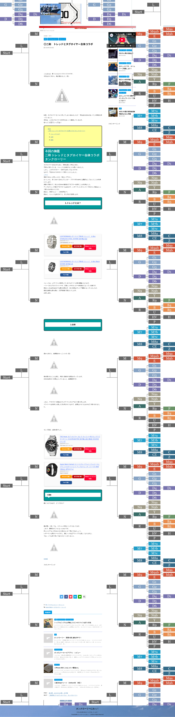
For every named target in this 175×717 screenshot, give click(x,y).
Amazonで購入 (66, 246)
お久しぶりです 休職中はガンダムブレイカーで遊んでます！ (127, 98)
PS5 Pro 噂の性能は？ (126, 53)
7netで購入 (66, 252)
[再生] (111, 46)
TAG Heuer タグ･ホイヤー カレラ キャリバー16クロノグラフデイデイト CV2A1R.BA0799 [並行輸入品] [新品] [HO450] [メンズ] (80, 439)
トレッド (63, 607)
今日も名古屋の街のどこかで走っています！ (87, 712)
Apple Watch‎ (49, 607)
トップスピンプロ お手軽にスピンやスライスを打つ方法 (72, 622)
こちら (46, 174)
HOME (46, 559)
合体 (52, 137)
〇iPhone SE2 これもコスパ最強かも (66, 668)
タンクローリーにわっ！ (87, 708)
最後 (52, 140)
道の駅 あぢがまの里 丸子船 (58, 693)
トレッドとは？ (55, 134)
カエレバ (67, 240)
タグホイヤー (57, 607)
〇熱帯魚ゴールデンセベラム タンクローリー (63, 695)
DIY (46, 604)
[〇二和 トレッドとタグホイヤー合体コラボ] (75, 597)
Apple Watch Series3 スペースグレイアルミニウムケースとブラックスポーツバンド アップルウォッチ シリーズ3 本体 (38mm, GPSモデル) (80, 466)
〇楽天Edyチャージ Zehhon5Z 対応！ (68, 683)
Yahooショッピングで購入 (90, 247)
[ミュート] (130, 46)
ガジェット (61, 604)
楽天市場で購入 (78, 246)
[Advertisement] (57, 60)
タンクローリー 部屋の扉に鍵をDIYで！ (68, 638)
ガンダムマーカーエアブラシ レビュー (67, 653)
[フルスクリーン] (133, 46)
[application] (122, 40)
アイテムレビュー (53, 604)
